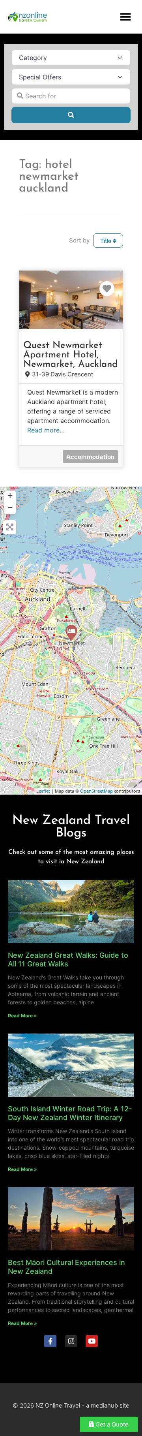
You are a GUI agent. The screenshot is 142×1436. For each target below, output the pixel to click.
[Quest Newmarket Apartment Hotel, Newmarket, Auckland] (71, 633)
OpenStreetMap (96, 791)
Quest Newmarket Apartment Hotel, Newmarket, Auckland (70, 355)
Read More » (22, 1016)
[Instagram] (71, 1341)
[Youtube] (92, 1341)
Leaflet (43, 791)
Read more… (46, 430)
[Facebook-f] (50, 1341)
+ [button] (10, 495)
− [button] (10, 507)
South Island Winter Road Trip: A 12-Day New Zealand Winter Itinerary (70, 1113)
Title (106, 240)
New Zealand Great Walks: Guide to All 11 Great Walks (68, 959)
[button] (125, 17)
